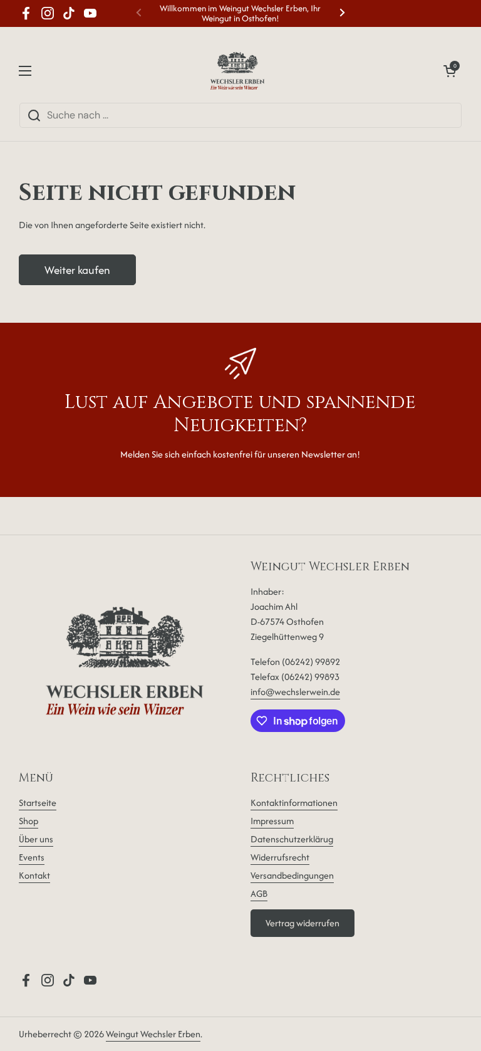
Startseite (37, 802)
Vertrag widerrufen (302, 922)
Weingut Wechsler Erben (153, 1033)
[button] (449, 70)
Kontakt (34, 875)
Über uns (36, 838)
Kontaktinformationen (294, 802)
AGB (259, 893)
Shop (28, 820)
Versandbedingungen (292, 875)
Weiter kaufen (77, 270)
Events (31, 857)
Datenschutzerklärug (292, 838)
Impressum (272, 820)
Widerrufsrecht (280, 857)
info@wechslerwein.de (295, 691)
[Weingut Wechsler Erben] (237, 70)
